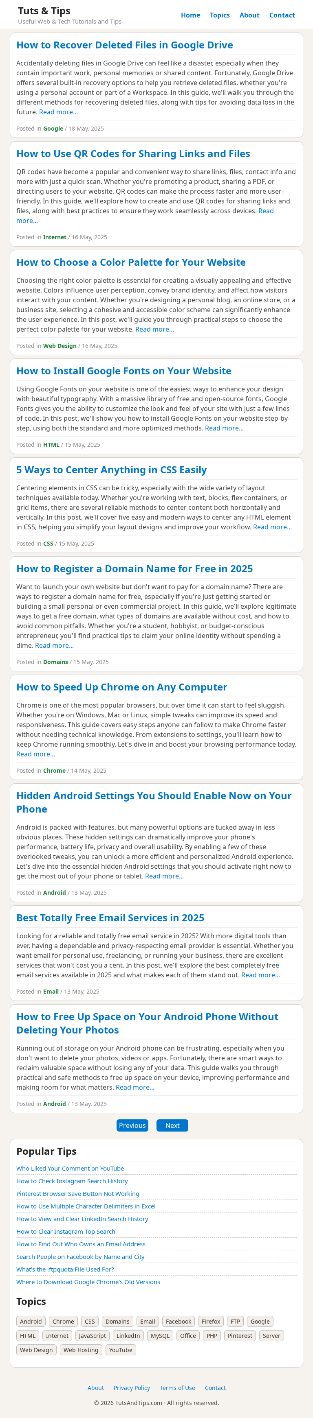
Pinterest (240, 1335)
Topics (220, 15)
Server (271, 1335)
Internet (54, 237)
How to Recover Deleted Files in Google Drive (124, 44)
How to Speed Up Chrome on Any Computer (121, 686)
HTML (51, 444)
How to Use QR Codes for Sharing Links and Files (133, 153)
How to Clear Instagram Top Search (65, 1231)
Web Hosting (81, 1350)
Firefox (211, 1321)
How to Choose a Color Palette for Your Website (131, 262)
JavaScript (92, 1335)
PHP (212, 1335)
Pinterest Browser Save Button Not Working (77, 1193)
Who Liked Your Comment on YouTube (70, 1168)
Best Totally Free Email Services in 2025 (110, 917)
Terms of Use (177, 1388)
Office (188, 1335)
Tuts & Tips (44, 10)
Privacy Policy (132, 1388)
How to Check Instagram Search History (72, 1181)
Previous (132, 1125)
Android (54, 892)
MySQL (160, 1335)
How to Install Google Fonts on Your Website (123, 370)
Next (172, 1125)
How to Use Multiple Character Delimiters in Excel (86, 1206)
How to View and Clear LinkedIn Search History (82, 1219)
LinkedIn (128, 1335)
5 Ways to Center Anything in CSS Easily (111, 469)
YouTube (120, 1350)
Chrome (54, 770)
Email (51, 991)
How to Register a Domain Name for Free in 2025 (134, 568)
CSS (48, 543)
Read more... (58, 111)
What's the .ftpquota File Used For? (65, 1269)
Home (190, 15)
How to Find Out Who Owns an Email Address (80, 1244)
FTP (235, 1321)
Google (53, 128)
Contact (282, 15)
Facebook (178, 1321)
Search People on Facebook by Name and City (80, 1256)
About (250, 15)
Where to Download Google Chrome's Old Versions (88, 1282)
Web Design (60, 346)
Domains (55, 662)
